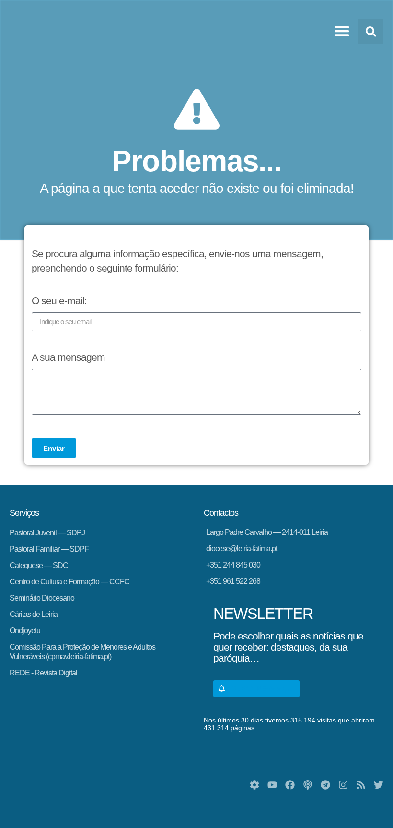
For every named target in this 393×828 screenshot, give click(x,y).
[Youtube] (272, 785)
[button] (342, 31)
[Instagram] (343, 785)
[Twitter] (378, 785)
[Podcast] (307, 785)
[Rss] (361, 785)
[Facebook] (290, 785)
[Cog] (254, 785)
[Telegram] (325, 785)
